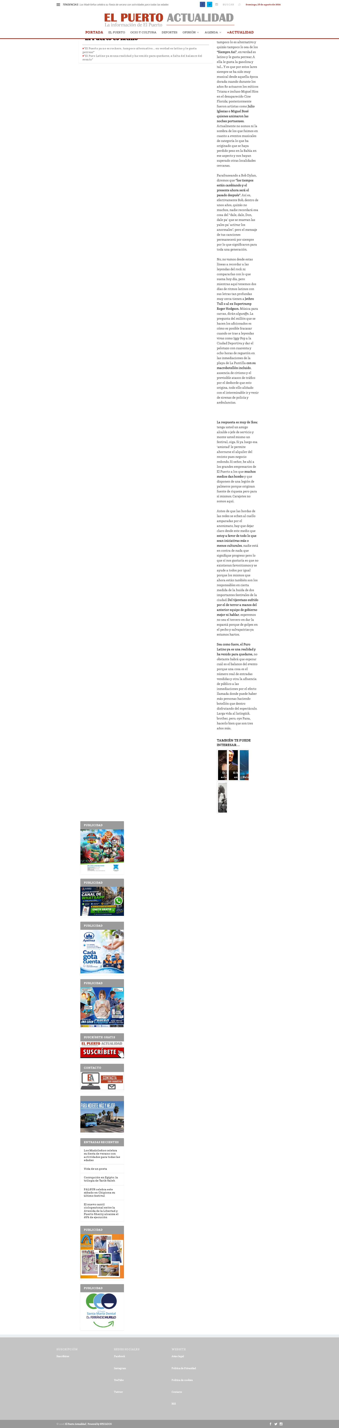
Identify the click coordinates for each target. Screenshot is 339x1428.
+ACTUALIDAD (240, 32)
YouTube (119, 1380)
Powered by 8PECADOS (100, 1423)
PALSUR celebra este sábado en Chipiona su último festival (99, 1192)
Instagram (120, 1368)
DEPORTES (169, 32)
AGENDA (211, 32)
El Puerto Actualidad (75, 1423)
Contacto (177, 1391)
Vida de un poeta (95, 1168)
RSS (174, 1403)
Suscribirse (62, 1356)
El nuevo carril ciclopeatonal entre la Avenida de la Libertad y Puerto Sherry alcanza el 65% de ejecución (101, 1211)
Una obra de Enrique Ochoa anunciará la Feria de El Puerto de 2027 (116, 4)
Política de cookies (182, 1380)
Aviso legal (178, 1356)
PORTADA (94, 32)
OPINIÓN (189, 32)
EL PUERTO (116, 32)
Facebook (119, 1356)
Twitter (118, 1391)
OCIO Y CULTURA (143, 32)
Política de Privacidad (184, 1368)
